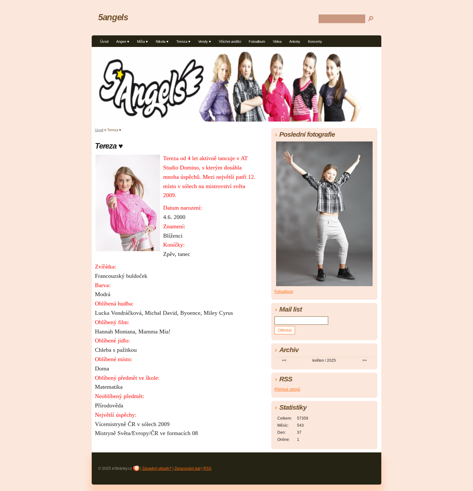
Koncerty (315, 41)
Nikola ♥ (162, 41)
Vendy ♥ (204, 41)
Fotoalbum (257, 41)
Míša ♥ (142, 41)
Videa (277, 41)
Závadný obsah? (157, 468)
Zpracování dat (187, 468)
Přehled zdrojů (287, 389)
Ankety (294, 41)
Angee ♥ (122, 41)
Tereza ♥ (183, 41)
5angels (113, 17)
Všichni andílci (230, 41)
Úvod (104, 41)
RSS (207, 468)
